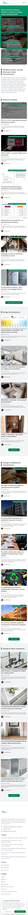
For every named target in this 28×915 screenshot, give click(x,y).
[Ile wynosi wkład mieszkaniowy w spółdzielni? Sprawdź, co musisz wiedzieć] (14, 508)
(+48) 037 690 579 (7, 829)
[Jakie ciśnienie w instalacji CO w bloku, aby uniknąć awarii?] (14, 660)
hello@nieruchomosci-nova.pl (9, 831)
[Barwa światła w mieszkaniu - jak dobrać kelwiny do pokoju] (14, 321)
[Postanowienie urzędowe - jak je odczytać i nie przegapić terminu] (14, 277)
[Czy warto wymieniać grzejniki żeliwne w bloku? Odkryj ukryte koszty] (14, 730)
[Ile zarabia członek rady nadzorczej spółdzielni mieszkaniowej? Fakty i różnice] (14, 542)
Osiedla (2, 876)
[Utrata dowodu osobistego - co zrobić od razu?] (14, 24)
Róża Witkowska (7, 340)
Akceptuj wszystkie (20, 911)
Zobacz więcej (14, 449)
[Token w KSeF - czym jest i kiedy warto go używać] (14, 143)
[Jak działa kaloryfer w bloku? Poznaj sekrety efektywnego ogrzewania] (14, 767)
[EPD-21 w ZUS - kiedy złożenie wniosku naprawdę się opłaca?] (14, 110)
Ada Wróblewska (7, 409)
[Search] (25, 2)
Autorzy (3, 862)
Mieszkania (3, 879)
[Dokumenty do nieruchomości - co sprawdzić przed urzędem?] (14, 210)
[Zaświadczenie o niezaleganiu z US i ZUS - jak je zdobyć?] (14, 56)
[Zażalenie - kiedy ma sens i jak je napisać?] (14, 40)
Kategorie (4, 874)
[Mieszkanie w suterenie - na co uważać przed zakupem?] (14, 390)
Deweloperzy (4, 889)
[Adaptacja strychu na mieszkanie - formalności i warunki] (14, 244)
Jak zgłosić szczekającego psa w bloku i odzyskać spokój (14, 838)
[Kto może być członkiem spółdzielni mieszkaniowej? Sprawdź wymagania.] (14, 613)
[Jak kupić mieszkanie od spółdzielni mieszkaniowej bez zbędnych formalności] (14, 475)
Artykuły (3, 835)
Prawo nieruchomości (6, 894)
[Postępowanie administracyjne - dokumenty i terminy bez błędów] (14, 177)
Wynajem (3, 881)
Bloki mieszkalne (4, 884)
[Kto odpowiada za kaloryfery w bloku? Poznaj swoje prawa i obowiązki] (14, 696)
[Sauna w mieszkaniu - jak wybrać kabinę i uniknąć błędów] (14, 424)
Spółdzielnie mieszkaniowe (7, 886)
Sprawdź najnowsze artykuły (14, 302)
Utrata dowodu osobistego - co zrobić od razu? (13, 27)
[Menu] (23, 2)
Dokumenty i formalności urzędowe (9, 891)
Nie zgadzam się (8, 911)
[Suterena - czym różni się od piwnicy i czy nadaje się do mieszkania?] (14, 355)
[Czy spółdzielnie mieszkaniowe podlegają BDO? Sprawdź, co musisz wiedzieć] (14, 577)
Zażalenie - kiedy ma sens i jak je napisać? (11, 44)
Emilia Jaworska (7, 376)
